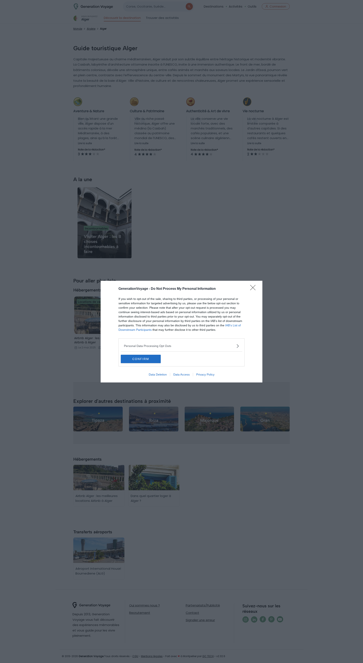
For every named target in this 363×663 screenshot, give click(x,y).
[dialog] (181, 331)
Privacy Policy (205, 374)
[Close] (254, 289)
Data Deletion (158, 374)
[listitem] (181, 346)
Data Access (181, 374)
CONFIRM (140, 359)
